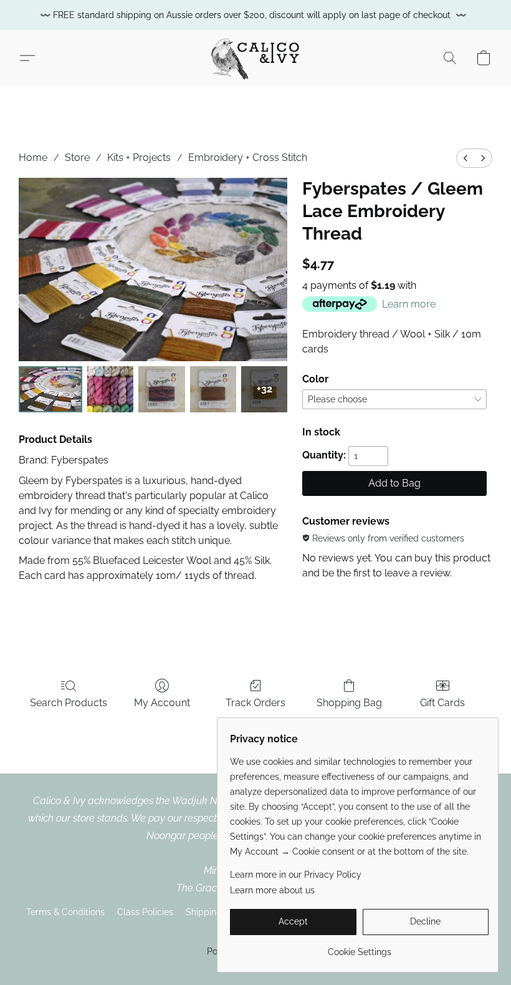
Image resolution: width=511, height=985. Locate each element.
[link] (359, 947)
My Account (162, 703)
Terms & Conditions (65, 912)
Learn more (409, 304)
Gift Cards (442, 703)
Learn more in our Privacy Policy (295, 875)
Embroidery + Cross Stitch (247, 157)
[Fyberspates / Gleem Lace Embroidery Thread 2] (161, 389)
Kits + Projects (139, 157)
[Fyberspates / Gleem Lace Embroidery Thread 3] (213, 389)
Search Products (68, 703)
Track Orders (255, 703)
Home (33, 157)
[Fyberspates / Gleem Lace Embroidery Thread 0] (50, 389)
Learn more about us (272, 890)
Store (77, 157)
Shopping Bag (349, 703)
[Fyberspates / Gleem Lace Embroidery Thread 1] (110, 389)
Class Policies (145, 912)
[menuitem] (465, 158)
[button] (255, 58)
